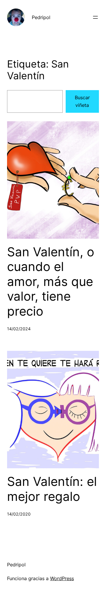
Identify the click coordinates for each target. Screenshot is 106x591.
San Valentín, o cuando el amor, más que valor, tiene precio (50, 282)
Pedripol (41, 17)
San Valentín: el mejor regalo (52, 489)
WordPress (62, 578)
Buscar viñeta (82, 101)
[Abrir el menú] (95, 17)
